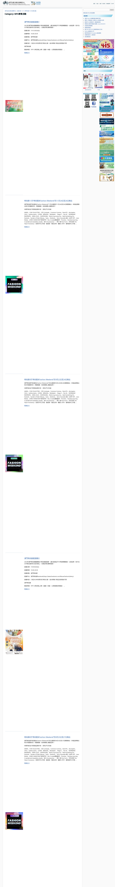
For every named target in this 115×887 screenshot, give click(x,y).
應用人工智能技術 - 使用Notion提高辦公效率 (94, 20)
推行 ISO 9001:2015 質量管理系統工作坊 (93, 29)
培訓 (97, 3)
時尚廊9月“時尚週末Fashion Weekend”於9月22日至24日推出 (47, 379)
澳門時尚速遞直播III (32, 558)
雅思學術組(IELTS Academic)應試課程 (93, 33)
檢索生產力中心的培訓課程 (89, 13)
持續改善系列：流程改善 (90, 34)
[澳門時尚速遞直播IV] (14, 194)
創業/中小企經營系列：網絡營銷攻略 (93, 22)
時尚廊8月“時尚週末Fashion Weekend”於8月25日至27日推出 (47, 737)
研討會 (103, 3)
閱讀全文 (27, 53)
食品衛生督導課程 (88, 25)
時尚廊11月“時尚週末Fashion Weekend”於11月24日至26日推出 (48, 201)
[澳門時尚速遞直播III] (14, 730)
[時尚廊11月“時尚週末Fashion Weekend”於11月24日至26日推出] (14, 373)
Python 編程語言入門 (89, 31)
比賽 (100, 3)
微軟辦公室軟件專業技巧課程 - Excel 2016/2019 (95, 24)
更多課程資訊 (88, 36)
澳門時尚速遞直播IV (31, 22)
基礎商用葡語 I (88, 27)
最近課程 (86, 16)
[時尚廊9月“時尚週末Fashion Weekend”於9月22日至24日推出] (14, 552)
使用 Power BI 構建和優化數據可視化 (93, 18)
